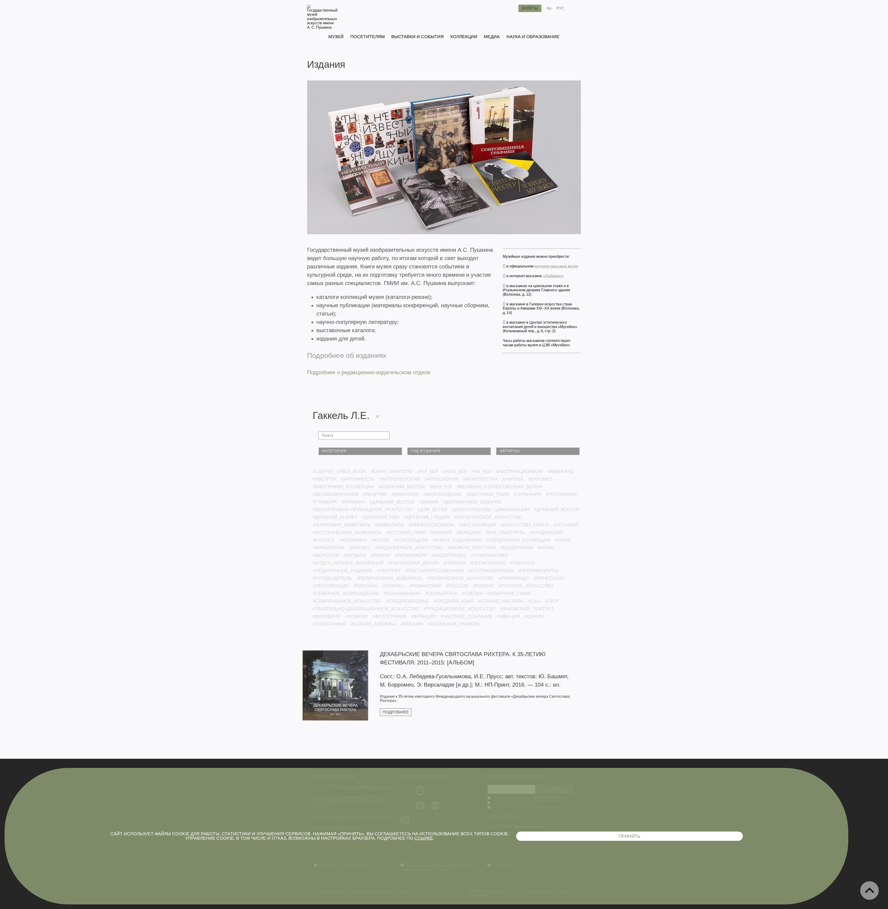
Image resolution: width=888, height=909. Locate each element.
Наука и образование (533, 36)
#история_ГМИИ (406, 532)
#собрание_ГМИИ (508, 593)
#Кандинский (546, 532)
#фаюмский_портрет (527, 608)
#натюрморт (411, 555)
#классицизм (411, 540)
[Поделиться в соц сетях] (575, 8)
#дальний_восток (392, 501)
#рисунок (365, 585)
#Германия (527, 494)
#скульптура (441, 593)
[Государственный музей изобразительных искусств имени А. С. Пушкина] (322, 27)
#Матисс (359, 547)
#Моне (546, 547)
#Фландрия (326, 616)
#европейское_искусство (488, 517)
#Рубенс (483, 585)
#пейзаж (455, 562)
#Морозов (326, 555)
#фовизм (356, 616)
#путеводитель (332, 578)
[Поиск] (511, 8)
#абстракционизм (519, 471)
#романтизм (425, 585)
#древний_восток (556, 509)
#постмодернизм (491, 570)
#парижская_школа (413, 562)
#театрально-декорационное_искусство (366, 608)
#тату (552, 601)
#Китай (380, 540)
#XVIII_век (455, 471)
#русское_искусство (525, 585)
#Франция (423, 616)
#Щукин (534, 616)
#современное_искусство (347, 601)
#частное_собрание (467, 616)
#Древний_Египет (335, 517)
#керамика (353, 540)
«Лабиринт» (553, 276)
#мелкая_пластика (472, 547)
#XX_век (482, 471)
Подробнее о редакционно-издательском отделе (368, 372)
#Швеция (508, 616)
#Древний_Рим (380, 517)
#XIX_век (427, 471)
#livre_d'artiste (392, 471)
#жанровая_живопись (341, 524)
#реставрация (330, 585)
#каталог (324, 540)
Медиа (492, 36)
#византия (405, 494)
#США (534, 601)
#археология (441, 479)
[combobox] (360, 451)
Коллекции (463, 36)
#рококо (393, 585)
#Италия (441, 532)
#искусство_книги (524, 524)
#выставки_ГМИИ (487, 494)
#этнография (329, 623)
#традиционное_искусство (459, 608)
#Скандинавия (401, 593)
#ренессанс (549, 578)
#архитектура (480, 479)
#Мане (563, 540)
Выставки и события (417, 36)
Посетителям (367, 36)
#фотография (389, 616)
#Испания (565, 524)
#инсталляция (477, 524)
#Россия (457, 585)
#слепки (472, 593)
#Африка (512, 479)
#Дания (428, 501)
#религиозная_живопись (389, 578)
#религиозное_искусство (460, 578)
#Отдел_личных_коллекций (348, 562)
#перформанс (488, 562)
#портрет (389, 570)
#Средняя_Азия (453, 601)
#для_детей (432, 509)
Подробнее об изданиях (346, 355)
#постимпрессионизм (434, 570)
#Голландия (561, 494)
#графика (353, 501)
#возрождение (442, 494)
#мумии (380, 555)
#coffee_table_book (339, 471)
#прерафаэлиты (538, 570)
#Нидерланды (449, 555)
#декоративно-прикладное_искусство (363, 509)
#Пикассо (522, 562)
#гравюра (325, 501)
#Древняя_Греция (427, 517)
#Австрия (324, 479)
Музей (336, 36)
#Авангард (560, 471)
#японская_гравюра (454, 623)
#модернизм (516, 547)
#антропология (399, 479)
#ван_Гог (441, 486)
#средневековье (407, 601)
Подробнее (395, 712)
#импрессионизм (431, 524)
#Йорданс (468, 532)
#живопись (389, 524)
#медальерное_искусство (409, 547)
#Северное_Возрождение (346, 593)
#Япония (412, 623)
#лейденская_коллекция (518, 540)
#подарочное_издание (342, 570)
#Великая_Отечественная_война (499, 486)
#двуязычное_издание (472, 501)
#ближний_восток (402, 486)
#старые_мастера (500, 601)
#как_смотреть (505, 532)
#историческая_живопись (347, 532)
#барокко (540, 479)
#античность (357, 479)
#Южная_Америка (373, 623)
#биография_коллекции (343, 486)
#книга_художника (457, 540)
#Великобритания (335, 494)
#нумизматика (489, 555)
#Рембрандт (514, 578)
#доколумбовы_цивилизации (490, 509)
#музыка (355, 555)
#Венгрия (375, 494)
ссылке (423, 838)
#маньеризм (328, 547)
